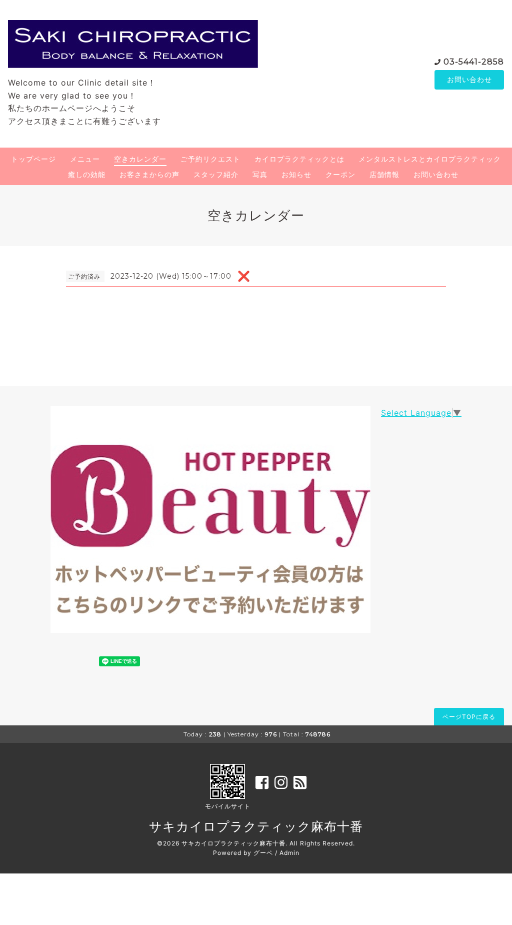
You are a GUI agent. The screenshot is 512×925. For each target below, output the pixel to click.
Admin (290, 852)
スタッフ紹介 (216, 174)
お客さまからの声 (150, 174)
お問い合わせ (469, 79)
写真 (260, 174)
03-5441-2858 (474, 62)
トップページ (33, 159)
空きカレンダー (140, 159)
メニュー (85, 159)
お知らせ (297, 174)
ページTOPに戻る (469, 716)
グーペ (263, 852)
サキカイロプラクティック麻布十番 (256, 826)
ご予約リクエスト (210, 159)
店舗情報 (385, 174)
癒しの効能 (87, 174)
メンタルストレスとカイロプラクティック (429, 159)
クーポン (341, 174)
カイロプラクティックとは (299, 159)
